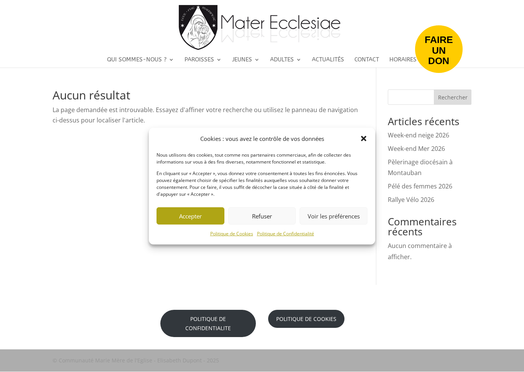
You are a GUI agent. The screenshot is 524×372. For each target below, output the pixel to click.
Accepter (190, 216)
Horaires (403, 60)
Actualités (328, 60)
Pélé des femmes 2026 (420, 186)
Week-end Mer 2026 (416, 148)
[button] (363, 138)
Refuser (262, 216)
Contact (366, 60)
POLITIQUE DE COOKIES (306, 318)
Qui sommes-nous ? (136, 60)
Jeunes (242, 60)
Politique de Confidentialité (285, 233)
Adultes (282, 60)
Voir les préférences (334, 216)
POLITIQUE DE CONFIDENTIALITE (208, 323)
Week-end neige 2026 (418, 135)
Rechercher (453, 97)
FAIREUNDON (439, 50)
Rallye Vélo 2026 (411, 199)
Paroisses (199, 60)
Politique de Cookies (231, 233)
